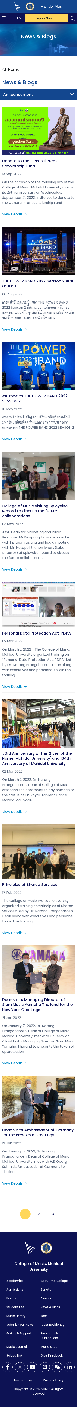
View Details (12, 214)
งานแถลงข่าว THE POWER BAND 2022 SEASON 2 (35, 398)
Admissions (14, 1289)
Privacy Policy (53, 1380)
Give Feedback (52, 1355)
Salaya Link (14, 1355)
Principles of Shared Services (29, 884)
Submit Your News (19, 1324)
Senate (46, 1289)
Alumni (46, 1298)
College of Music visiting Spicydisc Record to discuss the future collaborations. (35, 511)
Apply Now (44, 18)
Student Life (15, 1307)
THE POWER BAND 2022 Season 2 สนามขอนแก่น (38, 283)
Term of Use (22, 1380)
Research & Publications (50, 1335)
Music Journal (16, 1347)
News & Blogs (50, 1307)
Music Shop (49, 1347)
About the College (54, 1281)
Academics (14, 1281)
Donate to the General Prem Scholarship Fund (29, 163)
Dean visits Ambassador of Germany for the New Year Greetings (38, 1132)
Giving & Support (18, 1333)
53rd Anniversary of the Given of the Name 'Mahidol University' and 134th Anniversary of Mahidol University (37, 758)
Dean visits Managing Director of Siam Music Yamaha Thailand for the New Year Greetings (37, 1004)
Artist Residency (52, 1324)
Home (13, 69)
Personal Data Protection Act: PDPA (36, 633)
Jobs (44, 1316)
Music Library (15, 1316)
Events (11, 1298)
